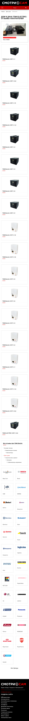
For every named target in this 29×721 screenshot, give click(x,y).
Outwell (7, 612)
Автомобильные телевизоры (9, 701)
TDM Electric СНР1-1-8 (14, 186)
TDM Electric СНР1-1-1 (14, 54)
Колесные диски (5, 708)
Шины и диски (5, 715)
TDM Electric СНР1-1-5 (14, 208)
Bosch (22, 474)
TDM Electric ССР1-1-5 (14, 274)
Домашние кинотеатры (7, 706)
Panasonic (22, 612)
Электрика (9, 460)
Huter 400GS (14, 31)
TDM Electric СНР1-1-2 (14, 142)
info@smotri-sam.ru (6, 692)
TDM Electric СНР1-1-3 (14, 164)
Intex (7, 566)
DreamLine (22, 505)
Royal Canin (7, 642)
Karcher (22, 565)
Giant (22, 520)
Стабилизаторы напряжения (14, 462)
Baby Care (7, 474)
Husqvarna (7, 550)
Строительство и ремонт (11, 457)
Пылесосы (4, 710)
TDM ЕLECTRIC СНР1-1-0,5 (14, 428)
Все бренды (14, 668)
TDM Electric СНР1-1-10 (14, 98)
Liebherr (22, 596)
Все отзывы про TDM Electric (12, 443)
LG (7, 596)
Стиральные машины (6, 712)
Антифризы (4, 704)
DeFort (7, 504)
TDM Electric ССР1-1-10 (14, 252)
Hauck (22, 535)
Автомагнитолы (5, 699)
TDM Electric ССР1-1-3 (14, 318)
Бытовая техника (8, 448)
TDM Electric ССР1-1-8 (14, 296)
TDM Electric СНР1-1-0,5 (14, 76)
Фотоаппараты (5, 714)
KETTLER (7, 581)
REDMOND (22, 627)
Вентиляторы (9, 452)
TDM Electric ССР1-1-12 (14, 230)
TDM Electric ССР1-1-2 (14, 340)
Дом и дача (7, 455)
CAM (7, 489)
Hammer (7, 534)
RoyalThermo (22, 642)
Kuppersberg (22, 580)
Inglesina (22, 549)
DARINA (22, 489)
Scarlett (7, 657)
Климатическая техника (11, 450)
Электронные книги (6, 717)
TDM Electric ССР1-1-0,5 (14, 406)
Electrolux (7, 520)
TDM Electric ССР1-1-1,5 (14, 384)
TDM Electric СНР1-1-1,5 (14, 120)
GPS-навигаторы (5, 697)
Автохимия (4, 702)
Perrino (7, 627)
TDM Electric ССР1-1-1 (14, 362)
